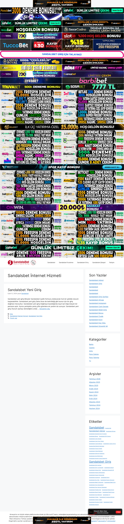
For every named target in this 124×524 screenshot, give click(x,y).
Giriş (11, 314)
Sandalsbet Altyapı (96, 300)
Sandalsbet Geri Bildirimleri (96, 456)
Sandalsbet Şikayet (98, 262)
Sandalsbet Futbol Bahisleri (96, 451)
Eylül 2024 (93, 399)
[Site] (31, 93)
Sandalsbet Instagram (97, 303)
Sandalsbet (51, 262)
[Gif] (62, 127)
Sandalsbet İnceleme (66, 262)
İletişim (111, 262)
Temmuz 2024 (94, 405)
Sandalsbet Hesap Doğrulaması (97, 472)
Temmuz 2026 (94, 379)
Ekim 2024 (93, 395)
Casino (91, 348)
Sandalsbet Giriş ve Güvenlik (96, 467)
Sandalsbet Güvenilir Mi (98, 326)
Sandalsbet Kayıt (95, 320)
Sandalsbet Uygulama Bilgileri (106, 497)
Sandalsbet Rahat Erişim (108, 489)
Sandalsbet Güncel (109, 467)
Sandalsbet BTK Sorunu (105, 436)
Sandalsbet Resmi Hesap (95, 492)
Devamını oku (45, 309)
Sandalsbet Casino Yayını (109, 443)
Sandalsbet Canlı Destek (98, 307)
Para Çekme (94, 354)
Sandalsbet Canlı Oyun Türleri (96, 441)
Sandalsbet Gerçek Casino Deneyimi (98, 458)
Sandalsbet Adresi (96, 280)
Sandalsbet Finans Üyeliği (95, 448)
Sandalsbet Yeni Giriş (24, 290)
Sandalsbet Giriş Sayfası (98, 297)
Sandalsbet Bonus (96, 313)
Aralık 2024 (93, 389)
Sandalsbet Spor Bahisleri (95, 494)
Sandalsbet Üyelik (96, 316)
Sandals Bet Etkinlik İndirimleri (96, 446)
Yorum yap (13, 318)
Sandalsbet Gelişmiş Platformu (96, 453)
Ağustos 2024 (94, 402)
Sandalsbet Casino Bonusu (95, 443)
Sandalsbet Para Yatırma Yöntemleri (98, 487)
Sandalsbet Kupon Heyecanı (107, 480)
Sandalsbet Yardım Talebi (95, 499)
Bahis (91, 344)
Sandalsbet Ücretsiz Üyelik (96, 502)
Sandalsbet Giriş (83, 262)
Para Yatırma (94, 358)
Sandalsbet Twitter (94, 497)
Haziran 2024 (94, 408)
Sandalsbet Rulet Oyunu (108, 492)
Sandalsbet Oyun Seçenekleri (96, 485)
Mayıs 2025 (93, 385)
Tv (90, 361)
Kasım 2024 (93, 392)
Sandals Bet (108, 428)
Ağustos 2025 (94, 382)
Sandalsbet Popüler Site (95, 489)
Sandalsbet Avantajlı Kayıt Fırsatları (98, 433)
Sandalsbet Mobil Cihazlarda (96, 482)
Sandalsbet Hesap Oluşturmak (96, 475)
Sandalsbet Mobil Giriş (98, 310)
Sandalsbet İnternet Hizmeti (19, 316)
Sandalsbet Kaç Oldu (97, 323)
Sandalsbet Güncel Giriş (95, 470)
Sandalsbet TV (106, 494)
